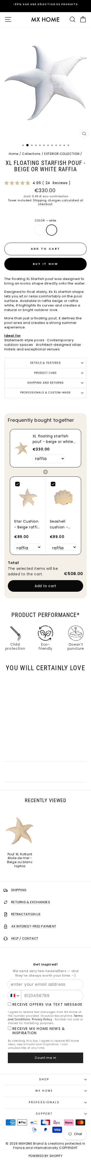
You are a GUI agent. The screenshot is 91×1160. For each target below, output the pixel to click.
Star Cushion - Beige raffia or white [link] (27, 524)
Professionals (44, 1102)
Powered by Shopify (46, 1156)
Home (13, 154)
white (52, 230)
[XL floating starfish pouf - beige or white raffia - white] (23, 747)
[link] (21, 448)
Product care (45, 373)
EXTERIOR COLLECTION (61, 154)
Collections (31, 154)
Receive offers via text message (47, 1004)
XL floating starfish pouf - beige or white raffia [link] (53, 439)
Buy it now (45, 264)
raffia (39, 230)
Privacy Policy (42, 1019)
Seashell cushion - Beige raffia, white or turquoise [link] (61, 524)
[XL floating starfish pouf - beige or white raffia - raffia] (17, 747)
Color (45, 220)
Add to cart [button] (45, 585)
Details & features (45, 363)
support (44, 1114)
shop (44, 1079)
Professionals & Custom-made (45, 392)
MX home (44, 1091)
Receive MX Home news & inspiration (38, 1031)
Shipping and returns (45, 383)
